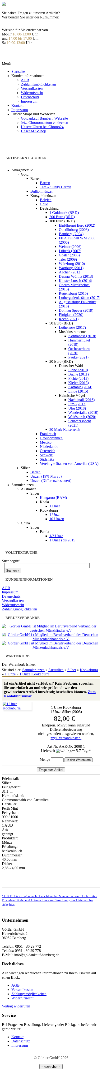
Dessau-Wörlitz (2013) (76, 276)
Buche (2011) (78, 374)
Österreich (47, 451)
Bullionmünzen (41, 191)
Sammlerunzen (33, 670)
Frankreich (48, 434)
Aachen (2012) (70, 272)
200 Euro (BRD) (62, 217)
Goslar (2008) (69, 255)
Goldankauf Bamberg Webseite (44, 118)
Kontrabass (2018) (82, 336)
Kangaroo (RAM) (53, 498)
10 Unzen (56, 519)
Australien (56, 670)
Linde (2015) (78, 391)
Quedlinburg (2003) (74, 230)
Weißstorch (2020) (82, 417)
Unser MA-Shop (33, 131)
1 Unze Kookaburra (34, 674)
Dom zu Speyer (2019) (76, 310)
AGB (25, 80)
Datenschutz (30, 97)
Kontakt (17, 106)
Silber (71, 670)
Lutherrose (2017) (72, 327)
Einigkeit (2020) (71, 315)
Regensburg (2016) (73, 293)
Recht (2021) (69, 319)
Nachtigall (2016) (81, 400)
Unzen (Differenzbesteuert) (50, 481)
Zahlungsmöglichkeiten (38, 84)
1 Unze (54, 506)
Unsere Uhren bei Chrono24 (42, 127)
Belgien (45, 200)
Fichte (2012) (78, 378)
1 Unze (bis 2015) (62, 540)
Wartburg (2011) (71, 268)
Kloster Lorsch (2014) (75, 281)
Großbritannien (51, 438)
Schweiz (46, 455)
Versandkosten (32, 88)
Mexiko (45, 442)
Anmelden (13, 47)
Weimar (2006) (70, 247)
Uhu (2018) (77, 408)
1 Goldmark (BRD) (64, 213)
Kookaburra (89, 670)
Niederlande (49, 447)
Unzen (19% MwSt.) (46, 476)
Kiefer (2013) (78, 383)
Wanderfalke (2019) (83, 412)
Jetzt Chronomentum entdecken (44, 123)
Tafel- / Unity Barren (55, 187)
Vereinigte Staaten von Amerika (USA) (69, 464)
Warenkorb (14, 55)
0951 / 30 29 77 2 (19, 21)
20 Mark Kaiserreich (64, 430)
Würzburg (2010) (72, 264)
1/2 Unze (56, 536)
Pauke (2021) (78, 357)
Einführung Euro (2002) (77, 225)
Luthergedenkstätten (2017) (79, 298)
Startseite (18, 71)
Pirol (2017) (77, 404)
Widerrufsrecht (32, 93)
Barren (45, 183)
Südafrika (47, 459)
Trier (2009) (68, 259)
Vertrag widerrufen (16, 1006)
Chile (44, 204)
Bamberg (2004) (71, 234)
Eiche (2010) (78, 370)
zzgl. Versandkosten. (66, 738)
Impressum (29, 101)
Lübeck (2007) (70, 251)
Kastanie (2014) (80, 387)
